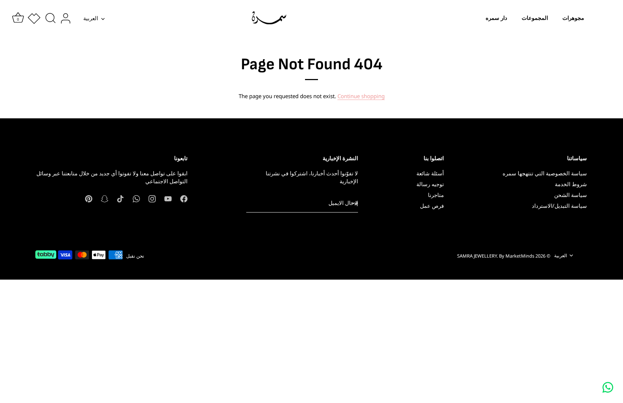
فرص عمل (432, 205)
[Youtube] (168, 198)
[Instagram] (152, 198)
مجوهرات (573, 18)
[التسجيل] (354, 203)
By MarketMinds (516, 256)
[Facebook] (183, 198)
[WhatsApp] (136, 198)
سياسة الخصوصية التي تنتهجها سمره (545, 173)
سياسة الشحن (570, 194)
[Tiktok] (120, 198)
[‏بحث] (50, 18)
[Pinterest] (88, 198)
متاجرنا (436, 194)
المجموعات (535, 18)
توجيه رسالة (430, 184)
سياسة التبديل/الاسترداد (559, 205)
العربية (90, 18)
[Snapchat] (104, 198)
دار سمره (496, 18)
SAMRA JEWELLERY (477, 256)
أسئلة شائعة (430, 173)
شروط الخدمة (571, 184)
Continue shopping (361, 96)
